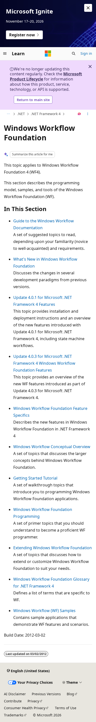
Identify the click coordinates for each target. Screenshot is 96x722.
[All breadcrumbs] (8, 114)
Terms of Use (65, 708)
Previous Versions (46, 694)
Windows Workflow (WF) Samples (44, 610)
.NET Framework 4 (46, 113)
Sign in (86, 53)
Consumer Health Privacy (24, 708)
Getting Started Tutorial (35, 478)
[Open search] (74, 53)
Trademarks (13, 715)
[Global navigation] (5, 53)
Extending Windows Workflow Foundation (52, 547)
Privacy (33, 701)
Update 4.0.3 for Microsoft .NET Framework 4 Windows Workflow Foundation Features (44, 363)
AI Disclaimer (15, 694)
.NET (21, 113)
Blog (70, 694)
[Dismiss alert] (88, 8)
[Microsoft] (48, 53)
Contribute (13, 701)
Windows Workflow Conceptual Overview (51, 446)
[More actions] (87, 114)
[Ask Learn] (79, 114)
